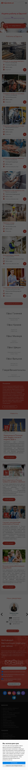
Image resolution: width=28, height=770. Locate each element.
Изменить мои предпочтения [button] (14, 765)
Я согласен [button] (14, 762)
